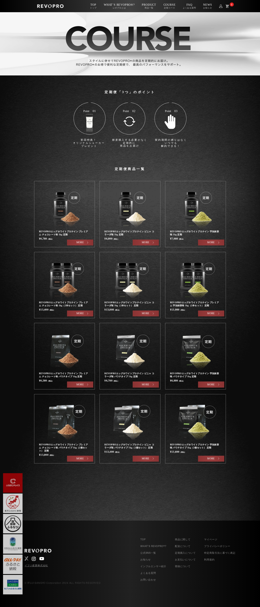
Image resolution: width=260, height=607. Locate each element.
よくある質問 (148, 572)
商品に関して (183, 539)
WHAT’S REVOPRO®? (153, 546)
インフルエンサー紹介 (153, 566)
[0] (227, 6)
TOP (142, 539)
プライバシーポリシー (217, 546)
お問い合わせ (148, 579)
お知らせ (145, 559)
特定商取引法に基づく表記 (219, 552)
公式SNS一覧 (148, 552)
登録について (183, 566)
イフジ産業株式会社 (36, 565)
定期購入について (185, 552)
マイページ (210, 539)
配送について (183, 546)
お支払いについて (185, 559)
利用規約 (209, 559)
